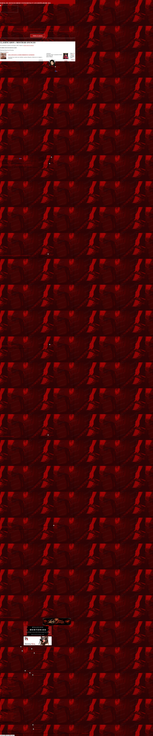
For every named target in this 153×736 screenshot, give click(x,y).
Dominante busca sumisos (34, 31)
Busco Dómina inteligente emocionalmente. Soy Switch (16, 164)
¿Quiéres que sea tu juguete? (8, 345)
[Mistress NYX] (37, 668)
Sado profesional (55, 31)
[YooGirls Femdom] (38, 653)
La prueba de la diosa (6, 526)
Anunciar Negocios (16, 31)
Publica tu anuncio (37, 36)
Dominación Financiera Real (8, 68)
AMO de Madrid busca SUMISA (8, 61)
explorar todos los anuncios (28, 45)
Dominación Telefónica (40, 32)
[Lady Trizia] (57, 621)
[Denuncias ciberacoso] (37, 729)
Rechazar (7, 735)
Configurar (12, 735)
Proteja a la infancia (37, 726)
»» (73, 54)
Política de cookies (85, 733)
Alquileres (10, 31)
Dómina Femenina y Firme (7, 436)
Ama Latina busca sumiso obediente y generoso (21, 54)
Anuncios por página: (72, 56)
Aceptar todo (2, 735)
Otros (35, 32)
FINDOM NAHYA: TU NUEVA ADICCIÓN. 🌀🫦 (11, 158)
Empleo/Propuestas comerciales (45, 31)
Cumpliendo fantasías (24, 31)
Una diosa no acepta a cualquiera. (9, 617)
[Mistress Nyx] (38, 630)
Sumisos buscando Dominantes (65, 31)
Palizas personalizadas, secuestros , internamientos (15, 255)
